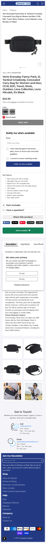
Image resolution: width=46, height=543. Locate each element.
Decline (22, 279)
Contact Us (7, 521)
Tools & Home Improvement (14, 491)
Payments (7, 509)
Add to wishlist (21, 230)
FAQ (4, 499)
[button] (4, 538)
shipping (13, 102)
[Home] (23, 3)
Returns (6, 506)
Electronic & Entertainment (14, 485)
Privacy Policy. (14, 267)
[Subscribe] (41, 461)
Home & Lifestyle (10, 478)
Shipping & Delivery (11, 503)
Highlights (25, 244)
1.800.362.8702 (25, 426)
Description (11, 244)
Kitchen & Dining (9, 481)
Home (5, 10)
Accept (21, 273)
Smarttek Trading (26, 538)
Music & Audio (9, 488)
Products (13, 10)
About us (6, 517)
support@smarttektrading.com (27, 442)
